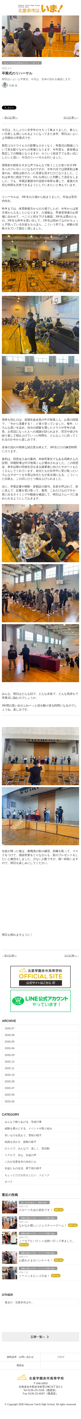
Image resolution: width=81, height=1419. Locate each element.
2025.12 (10, 1061)
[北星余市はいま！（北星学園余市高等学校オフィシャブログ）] (40, 7)
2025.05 (10, 1101)
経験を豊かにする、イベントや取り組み (28, 1128)
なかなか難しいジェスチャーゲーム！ (43, 1225)
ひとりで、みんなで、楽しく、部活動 (27, 1148)
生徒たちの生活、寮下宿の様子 (23, 1168)
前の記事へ (11, 117)
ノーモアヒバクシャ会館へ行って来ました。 (47, 1240)
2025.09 (10, 1081)
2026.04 (10, 1048)
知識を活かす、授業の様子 (20, 1141)
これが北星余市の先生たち (20, 1161)
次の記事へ (70, 117)
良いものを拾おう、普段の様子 (23, 1135)
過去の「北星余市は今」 (19, 1302)
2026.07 (10, 1028)
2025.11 (9, 1068)
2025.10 (10, 1074)
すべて (9, 1181)
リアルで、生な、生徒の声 (20, 1155)
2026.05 (10, 1041)
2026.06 (10, 1034)
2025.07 (10, 1088)
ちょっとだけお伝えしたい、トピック (27, 1175)
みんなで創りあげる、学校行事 (23, 1121)
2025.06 (10, 1094)
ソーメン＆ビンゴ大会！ (34, 1275)
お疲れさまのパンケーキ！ (36, 1260)
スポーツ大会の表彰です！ (36, 1210)
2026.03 (10, 1055)
